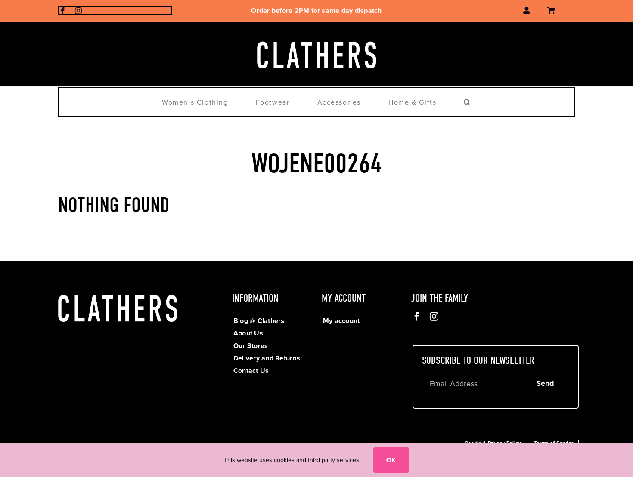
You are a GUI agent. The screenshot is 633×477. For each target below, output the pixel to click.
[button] (467, 102)
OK (391, 460)
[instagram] (78, 10)
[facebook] (62, 10)
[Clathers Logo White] (316, 38)
